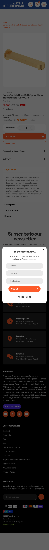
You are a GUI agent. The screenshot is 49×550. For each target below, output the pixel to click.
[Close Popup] (43, 249)
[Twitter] (19, 297)
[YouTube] (30, 297)
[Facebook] (23, 297)
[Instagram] (26, 297)
